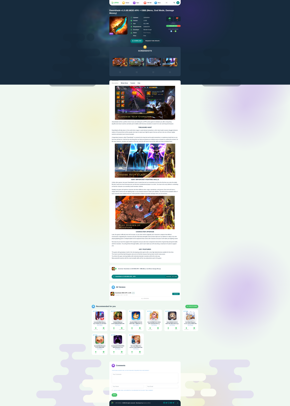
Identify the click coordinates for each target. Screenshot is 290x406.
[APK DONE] (115, 2)
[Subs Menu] (166, 3)
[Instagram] (169, 403)
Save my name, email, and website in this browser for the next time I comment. (133, 390)
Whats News (124, 83)
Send (114, 394)
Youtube (132, 83)
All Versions (145, 298)
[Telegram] (171, 31)
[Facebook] (164, 403)
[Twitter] (167, 403)
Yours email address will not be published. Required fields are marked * (130, 370)
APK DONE (118, 403)
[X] (173, 31)
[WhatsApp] (175, 31)
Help (139, 83)
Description (115, 83)
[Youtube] (171, 403)
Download (137, 40)
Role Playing (146, 32)
